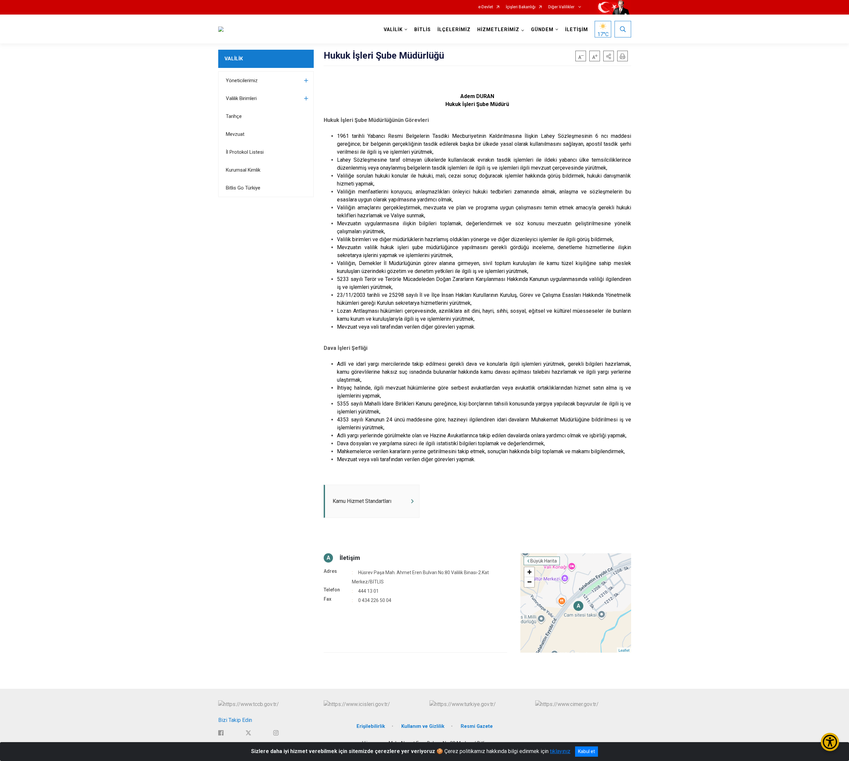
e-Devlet (485, 7)
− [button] (529, 582)
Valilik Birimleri (241, 98)
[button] (608, 56)
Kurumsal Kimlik (243, 170)
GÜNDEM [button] (542, 29)
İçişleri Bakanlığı (521, 7)
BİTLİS (422, 29)
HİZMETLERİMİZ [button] (498, 29)
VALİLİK (234, 59)
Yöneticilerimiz (242, 80)
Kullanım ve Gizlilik (422, 726)
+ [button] (529, 572)
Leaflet (624, 650)
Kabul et (586, 751)
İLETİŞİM (576, 29)
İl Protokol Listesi (245, 152)
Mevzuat (235, 134)
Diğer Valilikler (561, 7)
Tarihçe (234, 116)
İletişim (350, 557)
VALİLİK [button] (393, 29)
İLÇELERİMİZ (454, 29)
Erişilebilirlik (371, 726)
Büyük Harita (543, 561)
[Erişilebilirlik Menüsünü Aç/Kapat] (830, 742)
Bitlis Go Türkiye (243, 188)
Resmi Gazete (477, 726)
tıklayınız (560, 751)
